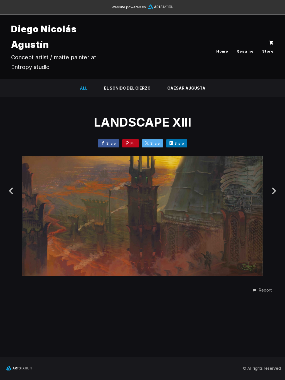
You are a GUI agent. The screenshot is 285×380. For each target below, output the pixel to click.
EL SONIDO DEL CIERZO (127, 88)
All (83, 88)
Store (268, 51)
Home (222, 51)
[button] (262, 290)
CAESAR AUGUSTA (186, 88)
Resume (245, 51)
